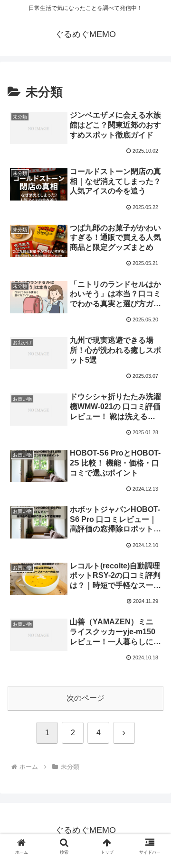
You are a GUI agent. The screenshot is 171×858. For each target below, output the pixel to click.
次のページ (85, 698)
